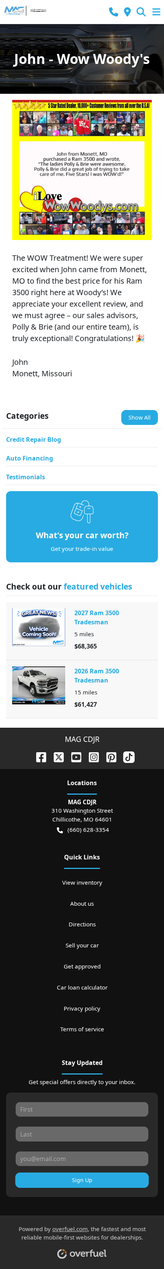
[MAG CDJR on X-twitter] (55, 756)
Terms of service (82, 1029)
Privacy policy (82, 1008)
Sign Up (82, 1180)
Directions (82, 924)
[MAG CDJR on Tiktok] (126, 756)
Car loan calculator (82, 987)
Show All (140, 417)
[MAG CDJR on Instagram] (91, 756)
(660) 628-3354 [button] (88, 829)
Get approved (82, 966)
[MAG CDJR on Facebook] (38, 756)
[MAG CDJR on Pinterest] (108, 756)
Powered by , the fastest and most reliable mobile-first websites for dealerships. (82, 1233)
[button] (113, 12)
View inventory (82, 882)
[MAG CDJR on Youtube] (73, 756)
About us (82, 903)
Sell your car (82, 945)
